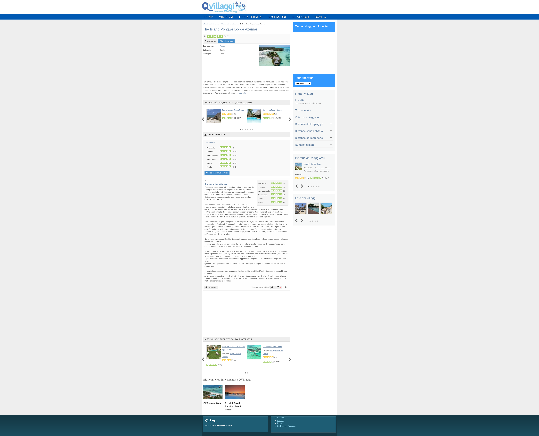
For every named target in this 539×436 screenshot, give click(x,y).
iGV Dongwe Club (212, 403)
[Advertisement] (236, 72)
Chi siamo (281, 418)
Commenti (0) (212, 287)
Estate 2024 (300, 16)
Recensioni (277, 16)
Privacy (280, 423)
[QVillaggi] (224, 13)
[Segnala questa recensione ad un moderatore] (286, 287)
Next (289, 119)
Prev (203, 119)
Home (208, 16)
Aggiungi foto (211, 41)
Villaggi (226, 16)
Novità (320, 16)
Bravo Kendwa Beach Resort (233, 110)
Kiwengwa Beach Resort (272, 110)
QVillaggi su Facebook (286, 426)
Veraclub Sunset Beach (313, 164)
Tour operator (251, 16)
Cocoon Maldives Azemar (272, 347)
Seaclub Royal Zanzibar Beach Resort (233, 406)
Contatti (280, 421)
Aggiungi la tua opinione (218, 173)
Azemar (223, 46)
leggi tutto (242, 93)
